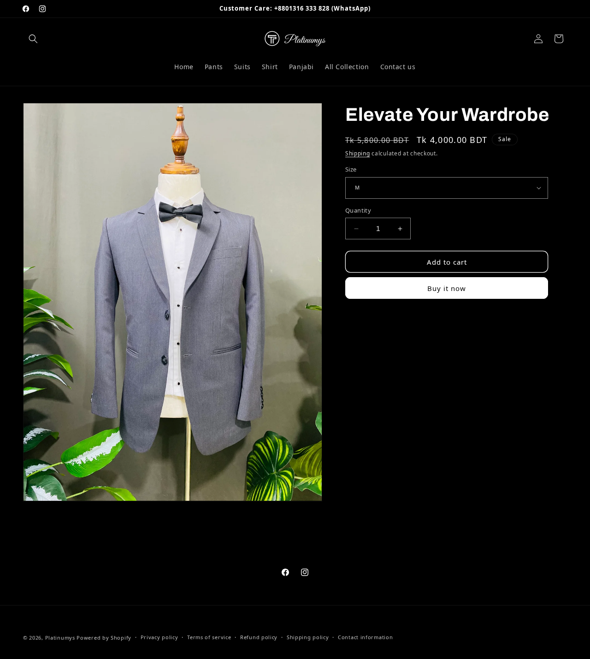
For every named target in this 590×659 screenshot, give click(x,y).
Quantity (358, 210)
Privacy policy (159, 637)
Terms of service (209, 637)
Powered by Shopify (104, 637)
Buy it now (446, 288)
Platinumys (60, 637)
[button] (33, 39)
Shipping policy (308, 637)
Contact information (365, 637)
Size (351, 169)
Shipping (357, 153)
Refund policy (258, 637)
